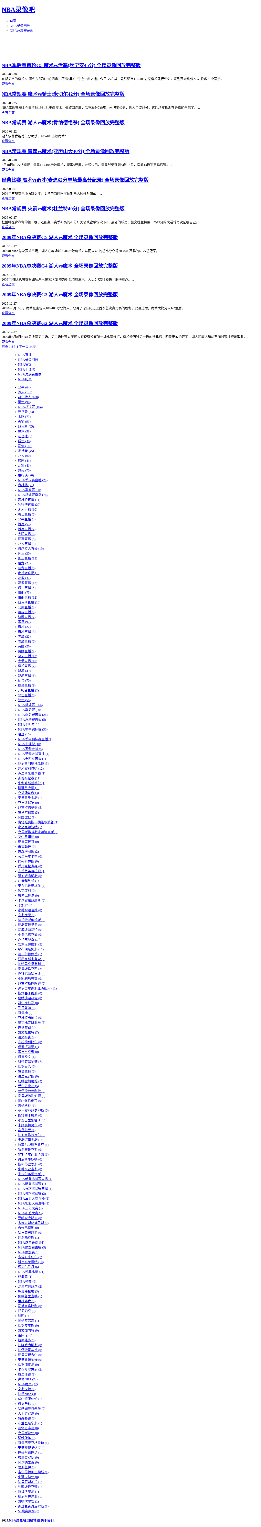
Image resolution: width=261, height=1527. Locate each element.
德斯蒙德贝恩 (30, 925)
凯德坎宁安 (28, 1501)
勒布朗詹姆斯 (31, 949)
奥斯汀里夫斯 (30, 1140)
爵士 (24, 441)
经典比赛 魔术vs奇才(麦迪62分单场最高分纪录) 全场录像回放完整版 (75, 180)
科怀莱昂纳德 (30, 1061)
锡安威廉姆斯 (30, 876)
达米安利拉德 (31, 768)
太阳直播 (26, 534)
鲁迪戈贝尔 (28, 895)
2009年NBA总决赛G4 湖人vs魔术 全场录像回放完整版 (60, 266)
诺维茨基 (26, 1438)
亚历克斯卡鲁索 (31, 959)
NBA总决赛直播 (32, 719)
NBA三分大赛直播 (33, 1198)
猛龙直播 (26, 568)
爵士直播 (26, 587)
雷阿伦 (25, 1335)
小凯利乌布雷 (30, 978)
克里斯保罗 (28, 802)
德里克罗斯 (28, 1076)
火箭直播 (27, 661)
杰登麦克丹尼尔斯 (33, 1506)
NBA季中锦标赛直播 (35, 739)
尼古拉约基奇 (30, 807)
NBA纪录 (25, 379)
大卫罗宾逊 (28, 1413)
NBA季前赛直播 (33, 480)
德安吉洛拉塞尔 (31, 1135)
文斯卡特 (26, 1389)
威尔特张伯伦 (30, 1399)
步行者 (26, 451)
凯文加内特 (28, 1330)
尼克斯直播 (29, 602)
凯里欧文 (26, 1057)
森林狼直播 (29, 499)
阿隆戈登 (26, 817)
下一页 (24, 346)
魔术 (24, 431)
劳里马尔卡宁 (30, 856)
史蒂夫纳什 (28, 1477)
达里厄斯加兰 (30, 1482)
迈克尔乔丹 (28, 1267)
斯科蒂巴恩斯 (30, 1164)
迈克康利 (26, 890)
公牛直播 (26, 519)
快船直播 (27, 597)
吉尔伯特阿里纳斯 (33, 1472)
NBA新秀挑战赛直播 (35, 1179)
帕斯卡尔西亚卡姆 (33, 1154)
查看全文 (8, 84)
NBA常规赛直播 (33, 495)
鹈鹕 (24, 670)
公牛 (24, 387)
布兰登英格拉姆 (31, 871)
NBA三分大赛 (30, 1208)
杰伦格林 (26, 1105)
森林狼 (26, 485)
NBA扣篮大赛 (30, 1213)
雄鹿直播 (26, 529)
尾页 (32, 346)
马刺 (25, 446)
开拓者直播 (28, 690)
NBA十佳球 (26, 369)
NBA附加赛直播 (32, 1247)
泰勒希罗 (26, 1130)
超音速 (25, 436)
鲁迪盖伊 (26, 1467)
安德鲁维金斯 (30, 798)
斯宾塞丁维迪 (30, 993)
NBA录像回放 (20, 25)
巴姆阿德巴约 (30, 1452)
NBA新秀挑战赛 (32, 1184)
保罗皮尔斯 (28, 1325)
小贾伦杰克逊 (30, 934)
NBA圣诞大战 (30, 749)
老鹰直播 (26, 641)
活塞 (24, 465)
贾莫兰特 (26, 1071)
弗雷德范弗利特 (31, 1091)
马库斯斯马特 (30, 929)
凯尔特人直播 (31, 548)
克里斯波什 (28, 1433)
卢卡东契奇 (29, 939)
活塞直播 (26, 539)
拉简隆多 (26, 1340)
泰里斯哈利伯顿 (31, 1096)
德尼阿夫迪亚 (30, 1496)
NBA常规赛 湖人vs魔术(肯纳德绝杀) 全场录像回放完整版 (63, 122)
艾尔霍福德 (28, 837)
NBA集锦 (25, 364)
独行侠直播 (29, 504)
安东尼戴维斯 (30, 944)
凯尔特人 (28, 397)
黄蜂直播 (26, 651)
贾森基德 (26, 1418)
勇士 (24, 402)
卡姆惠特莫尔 (30, 1125)
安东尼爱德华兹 (31, 885)
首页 (13, 21)
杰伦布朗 (26, 1027)
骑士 (24, 700)
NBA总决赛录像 (21, 30)
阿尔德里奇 (28, 1462)
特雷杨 (25, 1013)
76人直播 (26, 543)
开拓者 (26, 412)
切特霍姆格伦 (30, 1081)
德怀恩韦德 (28, 1428)
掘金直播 (26, 685)
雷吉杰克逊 (28, 1052)
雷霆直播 (26, 612)
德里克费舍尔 (30, 1355)
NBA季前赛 (29, 490)
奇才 (24, 627)
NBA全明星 (28, 724)
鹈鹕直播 (26, 675)
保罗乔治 (26, 1066)
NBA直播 (25, 355)
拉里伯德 (26, 1374)
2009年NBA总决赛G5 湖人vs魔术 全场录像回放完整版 (60, 237)
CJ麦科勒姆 (28, 881)
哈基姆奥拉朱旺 (31, 1408)
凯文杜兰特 (28, 1032)
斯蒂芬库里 (29, 788)
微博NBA (28, 1379)
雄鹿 (24, 524)
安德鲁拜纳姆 (30, 1359)
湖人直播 (27, 509)
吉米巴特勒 (28, 1228)
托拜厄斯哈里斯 (31, 973)
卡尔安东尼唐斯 (31, 900)
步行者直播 (29, 573)
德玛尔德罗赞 (30, 954)
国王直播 (27, 558)
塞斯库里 (26, 915)
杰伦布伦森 (29, 778)
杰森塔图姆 (28, 851)
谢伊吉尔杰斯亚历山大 (37, 988)
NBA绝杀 (28, 1384)
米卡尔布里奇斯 (31, 1174)
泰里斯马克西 (30, 969)
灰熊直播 (27, 583)
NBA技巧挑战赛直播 (35, 1188)
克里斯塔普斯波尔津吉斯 (38, 832)
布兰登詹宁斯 (30, 1423)
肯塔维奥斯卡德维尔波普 (38, 822)
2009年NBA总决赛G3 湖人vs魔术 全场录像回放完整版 (60, 294)
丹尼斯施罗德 (30, 1159)
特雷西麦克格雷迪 (33, 1443)
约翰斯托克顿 (30, 1487)
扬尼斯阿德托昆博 (33, 763)
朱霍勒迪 (26, 846)
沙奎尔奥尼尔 (30, 1286)
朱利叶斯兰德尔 (31, 783)
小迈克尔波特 (30, 827)
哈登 (24, 734)
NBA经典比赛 (31, 1272)
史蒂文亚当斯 (30, 1169)
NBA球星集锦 (31, 1242)
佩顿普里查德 (30, 1296)
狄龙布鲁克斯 (30, 1149)
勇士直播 (26, 514)
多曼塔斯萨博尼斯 (33, 1223)
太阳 (24, 416)
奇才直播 (26, 631)
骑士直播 (26, 695)
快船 (24, 592)
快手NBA (27, 1394)
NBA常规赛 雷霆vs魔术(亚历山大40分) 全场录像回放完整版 (65, 151)
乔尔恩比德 (28, 1086)
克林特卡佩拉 (30, 1017)
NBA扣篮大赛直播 (33, 1203)
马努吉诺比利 (30, 1306)
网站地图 (33, 1520)
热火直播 (27, 656)
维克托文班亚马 (31, 1022)
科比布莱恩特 (31, 1262)
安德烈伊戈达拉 (31, 1447)
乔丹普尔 (26, 1008)
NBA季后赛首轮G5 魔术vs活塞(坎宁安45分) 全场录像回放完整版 (71, 65)
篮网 (24, 460)
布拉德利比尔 (30, 1042)
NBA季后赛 (29, 710)
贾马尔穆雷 (28, 812)
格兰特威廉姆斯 (31, 920)
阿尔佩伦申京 (30, 1100)
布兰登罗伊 (28, 1457)
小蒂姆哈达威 (30, 910)
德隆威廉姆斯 (30, 1345)
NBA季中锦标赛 (33, 729)
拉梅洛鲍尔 (28, 1491)
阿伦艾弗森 (28, 1320)
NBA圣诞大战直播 (33, 754)
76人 (24, 455)
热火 (24, 470)
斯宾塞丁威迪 (30, 1115)
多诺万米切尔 (30, 1257)
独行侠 (26, 475)
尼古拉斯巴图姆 (31, 983)
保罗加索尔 (28, 1364)
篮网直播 (26, 617)
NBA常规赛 (30, 705)
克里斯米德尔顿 (31, 773)
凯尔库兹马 (28, 1003)
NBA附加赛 (28, 1252)
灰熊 (24, 578)
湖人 (25, 392)
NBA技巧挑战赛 (32, 1193)
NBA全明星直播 (32, 758)
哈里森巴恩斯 (30, 1232)
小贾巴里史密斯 (31, 1120)
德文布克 (26, 1037)
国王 (24, 553)
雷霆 (24, 622)
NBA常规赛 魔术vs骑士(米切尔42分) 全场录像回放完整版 (63, 94)
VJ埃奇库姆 (28, 1511)
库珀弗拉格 (28, 1291)
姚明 (23, 1315)
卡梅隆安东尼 (30, 1369)
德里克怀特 (28, 842)
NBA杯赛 (27, 1281)
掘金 (24, 680)
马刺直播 (26, 607)
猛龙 (24, 563)
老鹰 (24, 636)
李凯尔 (25, 905)
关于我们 (47, 1520)
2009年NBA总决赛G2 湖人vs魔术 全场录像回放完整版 (60, 323)
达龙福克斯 (28, 1237)
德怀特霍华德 (30, 1350)
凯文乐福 (26, 1403)
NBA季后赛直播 (33, 714)
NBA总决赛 (30, 407)
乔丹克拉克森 (30, 866)
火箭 (24, 421)
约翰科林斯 (28, 861)
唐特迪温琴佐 (30, 998)
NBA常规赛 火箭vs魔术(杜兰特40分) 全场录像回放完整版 (63, 208)
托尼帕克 (26, 1311)
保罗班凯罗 (28, 1047)
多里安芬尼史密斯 (33, 1110)
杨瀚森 (25, 1276)
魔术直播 (26, 666)
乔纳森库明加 (30, 1218)
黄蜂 (24, 646)
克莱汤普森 (28, 793)
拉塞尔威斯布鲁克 (33, 1144)
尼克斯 (26, 426)
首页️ (5, 346)
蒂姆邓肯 (26, 1301)
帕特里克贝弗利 (31, 964)
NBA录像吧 (18, 9)
